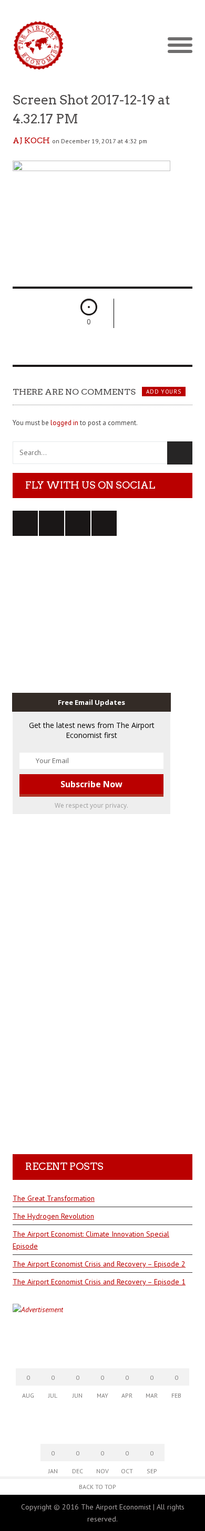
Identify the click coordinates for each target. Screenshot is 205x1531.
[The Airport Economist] (102, 45)
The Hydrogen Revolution (53, 1216)
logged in (64, 422)
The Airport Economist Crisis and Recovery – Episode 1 (99, 1281)
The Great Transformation (54, 1198)
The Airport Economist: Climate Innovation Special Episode (91, 1239)
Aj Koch (31, 140)
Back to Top (97, 1487)
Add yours (163, 391)
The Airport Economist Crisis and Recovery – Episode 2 (99, 1264)
